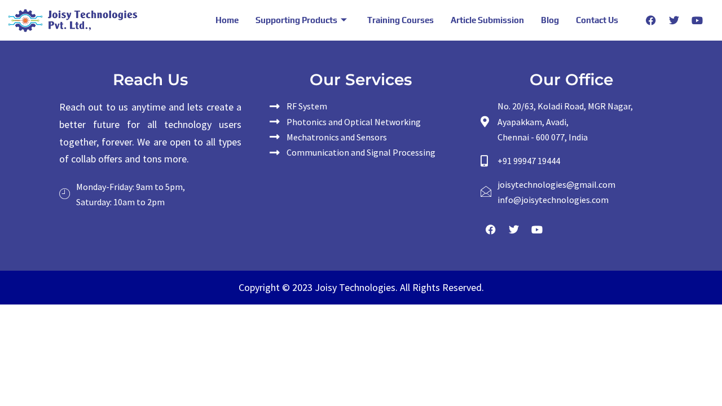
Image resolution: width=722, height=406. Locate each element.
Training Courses (400, 20)
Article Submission (487, 20)
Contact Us (597, 20)
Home (227, 20)
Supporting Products (296, 20)
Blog (550, 20)
